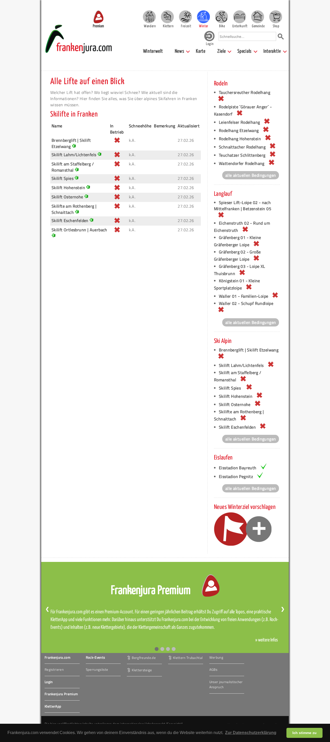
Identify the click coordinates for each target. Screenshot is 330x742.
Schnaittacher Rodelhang (242, 147)
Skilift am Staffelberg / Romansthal (73, 167)
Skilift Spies (63, 178)
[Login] (209, 40)
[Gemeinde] (257, 16)
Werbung (216, 657)
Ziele (221, 51)
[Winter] (203, 16)
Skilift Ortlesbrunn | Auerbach (79, 230)
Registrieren (54, 669)
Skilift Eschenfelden (70, 220)
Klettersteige (142, 669)
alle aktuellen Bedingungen (250, 175)
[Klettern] (167, 16)
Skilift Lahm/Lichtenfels (74, 155)
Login (49, 681)
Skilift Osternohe (67, 197)
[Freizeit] (185, 16)
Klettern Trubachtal (188, 657)
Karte (200, 51)
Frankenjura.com (57, 657)
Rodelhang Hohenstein (240, 139)
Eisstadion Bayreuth (238, 468)
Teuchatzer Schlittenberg (242, 155)
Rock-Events (95, 657)
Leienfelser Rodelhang (239, 122)
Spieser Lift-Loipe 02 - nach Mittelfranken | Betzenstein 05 (242, 205)
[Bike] (221, 16)
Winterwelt (153, 51)
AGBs (213, 669)
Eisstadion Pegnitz (236, 476)
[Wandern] (149, 16)
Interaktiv (272, 51)
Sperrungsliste (97, 669)
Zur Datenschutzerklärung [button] (250, 732)
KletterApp (53, 706)
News (179, 51)
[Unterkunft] (239, 16)
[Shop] (275, 16)
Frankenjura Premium (61, 693)
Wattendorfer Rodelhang (242, 163)
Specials (244, 51)
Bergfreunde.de (144, 657)
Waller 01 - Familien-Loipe (243, 296)
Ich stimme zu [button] (304, 733)
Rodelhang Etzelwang (239, 130)
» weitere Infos (266, 640)
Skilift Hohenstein (68, 187)
